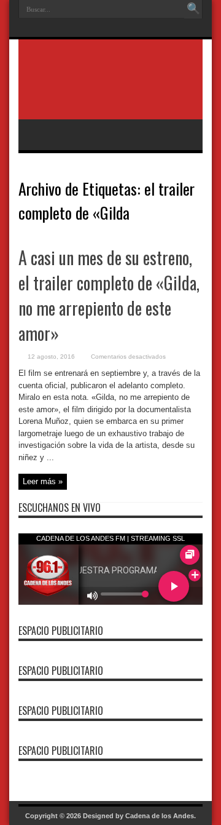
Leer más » (43, 481)
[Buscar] (193, 9)
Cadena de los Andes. (160, 815)
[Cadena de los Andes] (110, 88)
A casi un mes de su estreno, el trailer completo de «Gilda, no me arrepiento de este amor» (109, 295)
